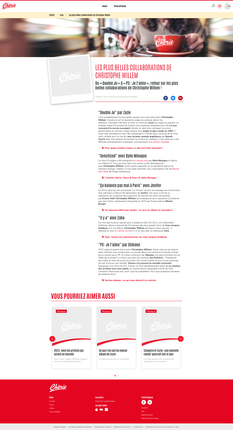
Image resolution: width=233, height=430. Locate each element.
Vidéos (51, 408)
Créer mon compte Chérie (105, 401)
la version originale (159, 141)
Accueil (52, 401)
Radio (104, 6)
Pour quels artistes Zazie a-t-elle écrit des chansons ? (134, 148)
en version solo (140, 160)
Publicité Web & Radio (150, 418)
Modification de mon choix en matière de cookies (162, 427)
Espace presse (147, 415)
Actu (62, 15)
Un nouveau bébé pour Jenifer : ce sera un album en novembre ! (139, 210)
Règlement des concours (122, 427)
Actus (51, 405)
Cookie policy (138, 427)
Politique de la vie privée (103, 427)
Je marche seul (122, 230)
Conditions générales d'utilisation (80, 427)
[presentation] (52, 339)
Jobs (143, 411)
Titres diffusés (120, 6)
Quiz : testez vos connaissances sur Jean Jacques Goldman (136, 237)
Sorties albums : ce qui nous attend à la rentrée (130, 280)
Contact (144, 408)
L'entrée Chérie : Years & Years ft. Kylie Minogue (130, 177)
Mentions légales (60, 427)
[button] (115, 376)
